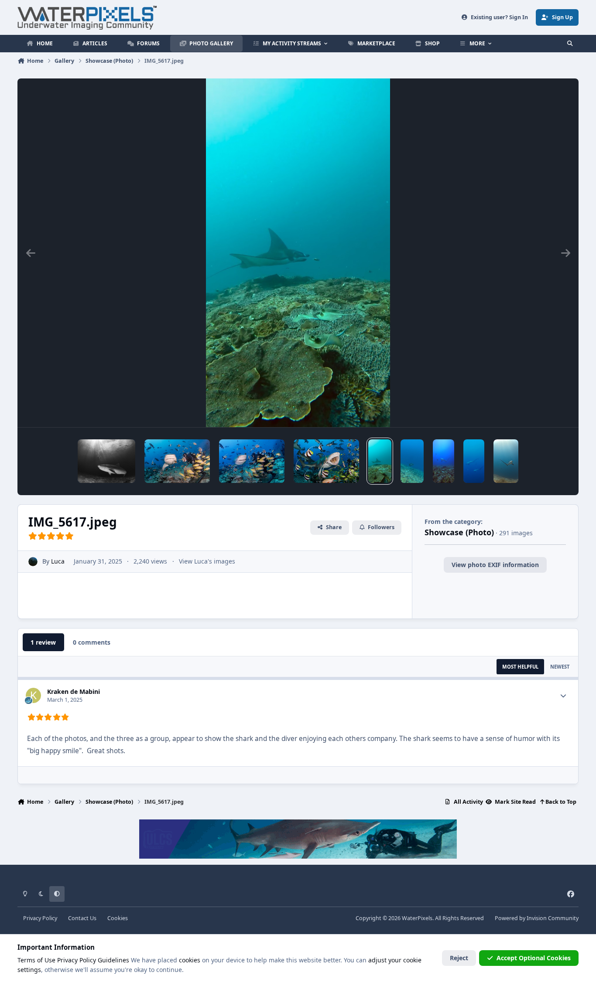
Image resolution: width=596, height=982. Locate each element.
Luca (58, 561)
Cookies (117, 918)
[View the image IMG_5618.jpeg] (444, 461)
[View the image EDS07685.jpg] (326, 461)
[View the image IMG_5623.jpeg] (473, 461)
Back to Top (560, 801)
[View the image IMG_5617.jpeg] (379, 461)
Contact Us (82, 918)
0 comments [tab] (91, 642)
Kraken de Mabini (73, 691)
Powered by (537, 918)
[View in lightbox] (298, 252)
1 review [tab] (43, 642)
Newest (559, 666)
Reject (459, 958)
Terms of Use (36, 960)
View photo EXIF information (495, 565)
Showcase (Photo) (459, 532)
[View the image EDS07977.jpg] (177, 461)
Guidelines (113, 960)
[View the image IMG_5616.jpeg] (412, 461)
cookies (189, 960)
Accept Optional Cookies (534, 958)
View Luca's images (207, 561)
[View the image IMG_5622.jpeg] (505, 461)
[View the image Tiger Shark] (106, 461)
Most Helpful (520, 666)
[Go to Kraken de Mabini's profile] (33, 695)
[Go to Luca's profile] (33, 561)
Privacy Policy (40, 918)
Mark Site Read (514, 801)
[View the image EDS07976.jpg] (251, 461)
